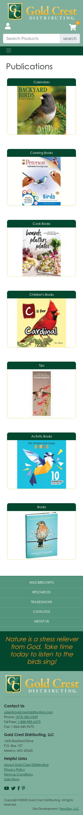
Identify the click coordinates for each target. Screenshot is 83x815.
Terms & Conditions (18, 774)
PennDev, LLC (69, 808)
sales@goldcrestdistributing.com (28, 712)
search (70, 38)
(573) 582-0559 (27, 717)
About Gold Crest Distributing (26, 765)
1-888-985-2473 (28, 722)
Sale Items (11, 779)
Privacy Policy (14, 770)
